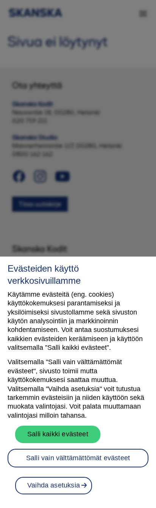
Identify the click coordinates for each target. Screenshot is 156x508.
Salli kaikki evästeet (57, 434)
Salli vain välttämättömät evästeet (78, 458)
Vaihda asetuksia (53, 485)
